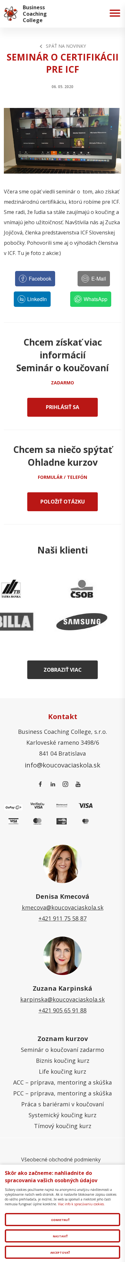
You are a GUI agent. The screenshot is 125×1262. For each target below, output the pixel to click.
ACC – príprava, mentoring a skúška (62, 1082)
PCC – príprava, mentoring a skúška (62, 1093)
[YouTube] (79, 784)
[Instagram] (67, 784)
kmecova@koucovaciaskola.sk (63, 907)
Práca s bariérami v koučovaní (62, 1104)
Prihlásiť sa (62, 407)
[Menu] (114, 14)
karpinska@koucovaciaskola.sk (62, 999)
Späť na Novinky (66, 46)
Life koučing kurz (62, 1071)
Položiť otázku (62, 501)
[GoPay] (13, 806)
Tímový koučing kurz (62, 1126)
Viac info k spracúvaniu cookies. (81, 1204)
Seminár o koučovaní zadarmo (62, 1049)
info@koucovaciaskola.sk (62, 764)
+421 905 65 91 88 (62, 1010)
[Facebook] (42, 784)
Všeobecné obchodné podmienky (61, 1159)
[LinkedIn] (54, 784)
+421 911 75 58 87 (62, 918)
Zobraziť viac (63, 669)
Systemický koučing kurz (62, 1115)
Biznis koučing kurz (62, 1060)
